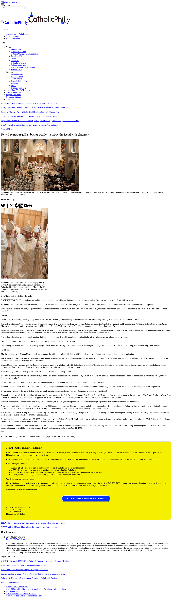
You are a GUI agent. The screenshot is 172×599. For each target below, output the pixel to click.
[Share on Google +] (12, 207)
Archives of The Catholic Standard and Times (24, 596)
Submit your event (18, 65)
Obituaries (15, 61)
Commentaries (17, 79)
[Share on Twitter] (3, 207)
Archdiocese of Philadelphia (17, 34)
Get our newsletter (13, 36)
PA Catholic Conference (15, 591)
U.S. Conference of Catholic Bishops (21, 593)
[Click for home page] (35, 22)
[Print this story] (30, 207)
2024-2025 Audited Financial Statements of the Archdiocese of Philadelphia (36, 589)
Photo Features (17, 74)
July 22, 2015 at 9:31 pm (16, 539)
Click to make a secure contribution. (86, 498)
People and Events (18, 56)
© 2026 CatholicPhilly (10, 582)
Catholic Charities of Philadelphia (24, 54)
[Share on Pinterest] (17, 207)
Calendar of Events (18, 63)
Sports (13, 58)
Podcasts (14, 83)
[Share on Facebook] (8, 207)
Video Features (17, 76)
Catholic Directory (13, 92)
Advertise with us (13, 38)
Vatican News (16, 70)
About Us (10, 99)
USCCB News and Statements (23, 67)
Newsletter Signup (13, 97)
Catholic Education (18, 52)
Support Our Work (13, 95)
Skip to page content (9, 2)
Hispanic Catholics (18, 88)
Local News (16, 49)
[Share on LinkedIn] (21, 207)
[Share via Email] (26, 207)
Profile (13, 86)
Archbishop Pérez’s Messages (18, 90)
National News (7, 129)
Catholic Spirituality (19, 81)
